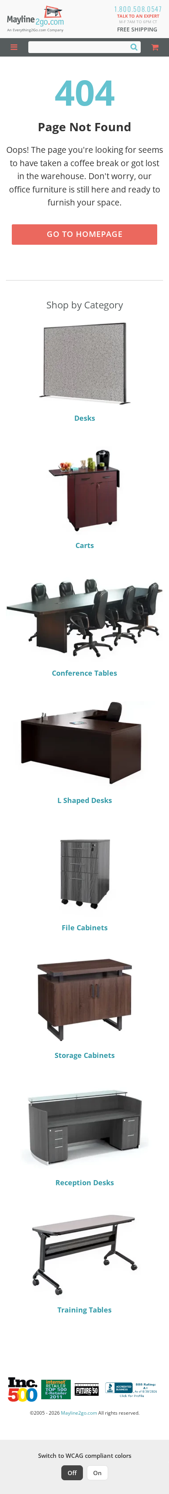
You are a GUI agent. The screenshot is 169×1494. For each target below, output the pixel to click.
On (97, 1473)
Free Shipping (137, 29)
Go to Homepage (85, 234)
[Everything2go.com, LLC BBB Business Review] (132, 1389)
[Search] (134, 47)
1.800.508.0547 (138, 9)
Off (72, 1473)
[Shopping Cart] (155, 47)
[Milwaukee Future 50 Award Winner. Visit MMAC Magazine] (87, 1389)
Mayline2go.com (79, 1413)
